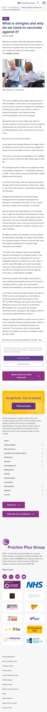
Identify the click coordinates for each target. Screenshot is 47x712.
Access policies (7, 708)
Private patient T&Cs (8, 657)
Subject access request (9, 703)
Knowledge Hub (14, 7)
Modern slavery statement (10, 689)
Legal (4, 694)
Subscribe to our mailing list (18, 514)
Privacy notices (7, 670)
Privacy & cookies (7, 666)
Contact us (11, 505)
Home (4, 7)
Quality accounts (7, 684)
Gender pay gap (7, 680)
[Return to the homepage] (26, 2)
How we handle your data (10, 675)
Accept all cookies (23, 358)
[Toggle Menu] (44, 3)
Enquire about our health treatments (21, 376)
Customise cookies (23, 364)
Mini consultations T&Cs (9, 661)
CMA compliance (7, 698)
